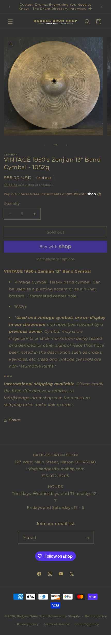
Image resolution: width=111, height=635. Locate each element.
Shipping (11, 185)
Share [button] (14, 420)
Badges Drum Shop (32, 616)
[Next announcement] (101, 6)
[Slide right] (67, 145)
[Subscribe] (87, 538)
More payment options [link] (55, 259)
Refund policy (96, 616)
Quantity (12, 203)
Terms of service (56, 624)
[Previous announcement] (9, 6)
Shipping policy (87, 624)
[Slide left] (44, 145)
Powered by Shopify (64, 616)
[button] (10, 21)
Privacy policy (28, 624)
